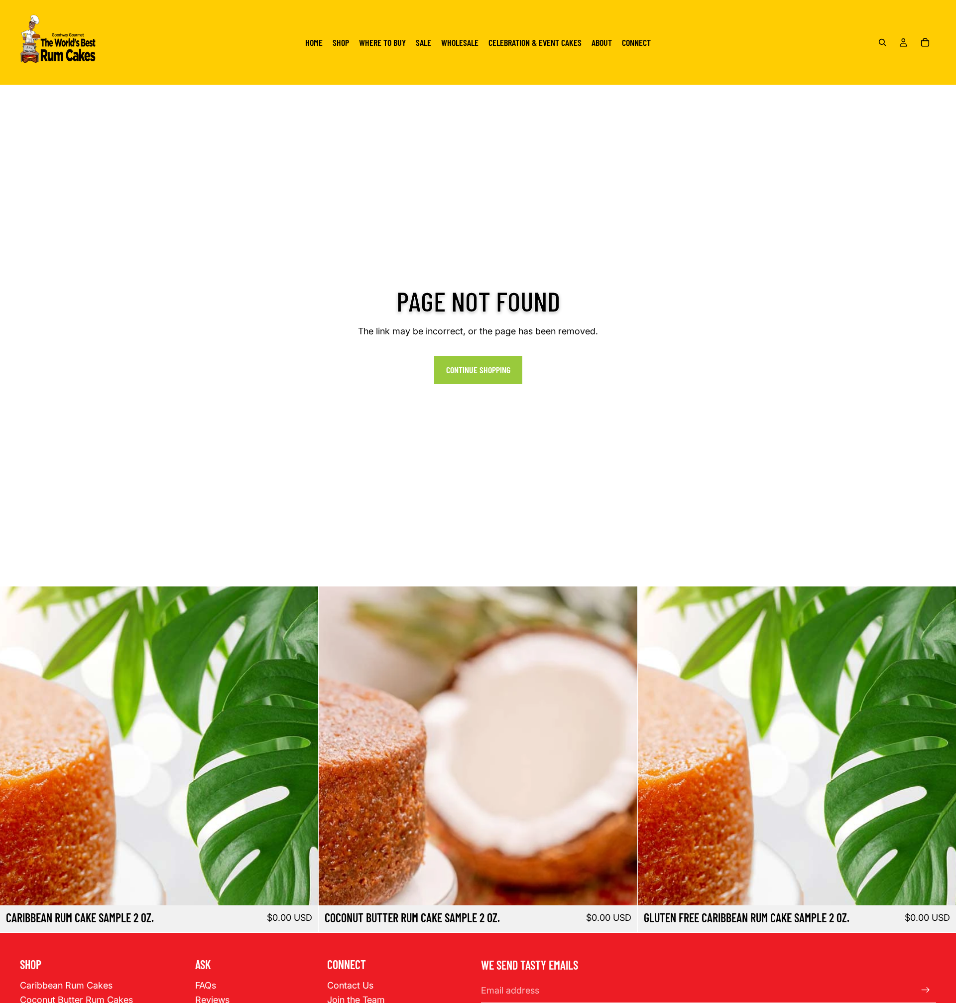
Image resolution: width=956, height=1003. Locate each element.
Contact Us (350, 985)
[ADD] (303, 890)
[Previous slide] (15, 746)
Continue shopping (478, 369)
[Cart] (925, 42)
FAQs (205, 985)
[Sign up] (925, 990)
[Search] (882, 42)
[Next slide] (303, 746)
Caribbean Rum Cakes (66, 985)
